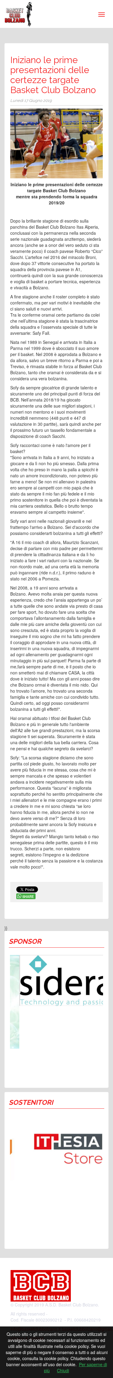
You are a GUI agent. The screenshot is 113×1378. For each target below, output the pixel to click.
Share (28, 896)
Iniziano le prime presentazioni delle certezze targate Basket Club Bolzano (53, 75)
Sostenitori (31, 1102)
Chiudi (63, 1370)
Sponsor (25, 941)
